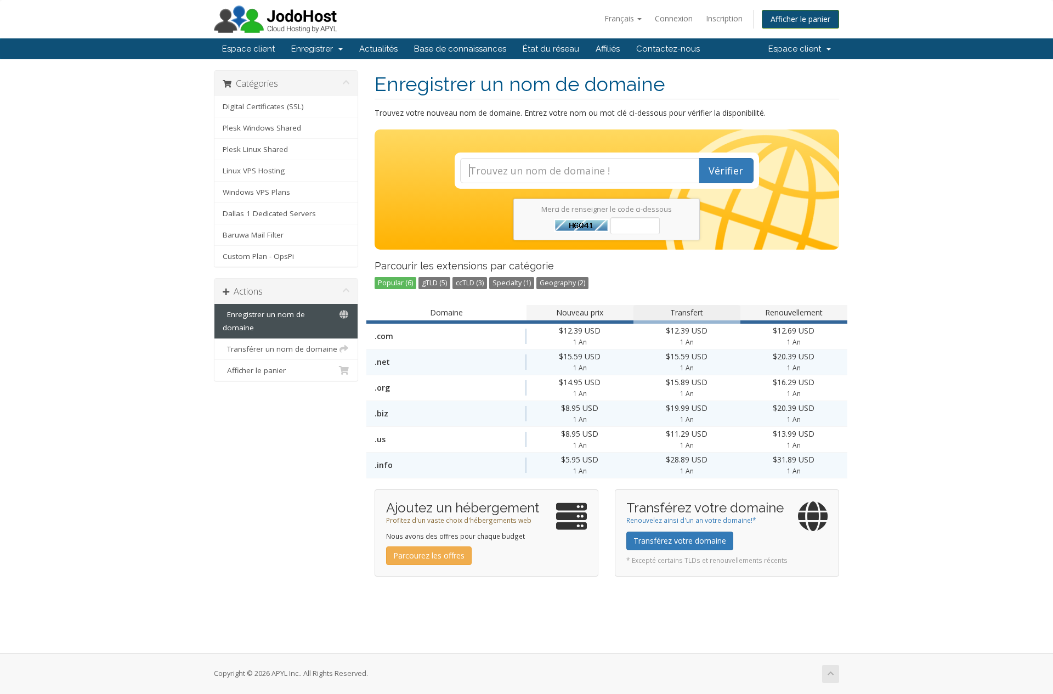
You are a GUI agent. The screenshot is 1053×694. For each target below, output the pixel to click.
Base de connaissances (460, 49)
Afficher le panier (800, 19)
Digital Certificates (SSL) (263, 106)
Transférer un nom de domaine (280, 349)
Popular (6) (395, 282)
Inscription (724, 18)
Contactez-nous (668, 49)
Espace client (248, 49)
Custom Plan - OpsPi (258, 256)
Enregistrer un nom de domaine (264, 320)
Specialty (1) (511, 282)
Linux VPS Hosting (254, 171)
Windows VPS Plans (256, 192)
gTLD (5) (434, 282)
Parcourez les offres (429, 555)
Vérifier (726, 170)
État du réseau (551, 49)
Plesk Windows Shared (262, 128)
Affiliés (608, 49)
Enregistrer (314, 49)
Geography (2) (562, 282)
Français (620, 18)
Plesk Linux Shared (255, 149)
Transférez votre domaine (679, 540)
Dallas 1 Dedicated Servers (269, 213)
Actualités (378, 49)
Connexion (674, 18)
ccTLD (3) (470, 282)
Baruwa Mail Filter (253, 235)
